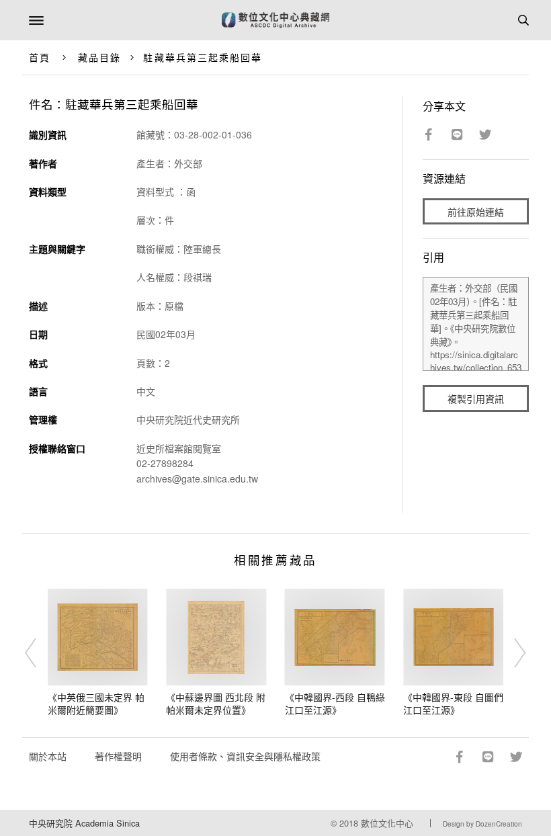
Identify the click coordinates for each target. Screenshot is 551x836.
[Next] (511, 653)
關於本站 (48, 756)
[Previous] (39, 653)
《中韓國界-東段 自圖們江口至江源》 (453, 703)
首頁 (39, 57)
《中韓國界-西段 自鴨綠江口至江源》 (335, 703)
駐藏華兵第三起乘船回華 (202, 57)
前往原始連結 (476, 211)
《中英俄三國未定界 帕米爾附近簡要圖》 (96, 703)
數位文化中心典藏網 (275, 20)
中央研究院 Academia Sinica (84, 823)
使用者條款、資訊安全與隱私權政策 (245, 756)
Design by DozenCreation (482, 824)
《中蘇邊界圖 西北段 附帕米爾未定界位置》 (215, 703)
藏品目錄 (99, 57)
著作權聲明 (118, 756)
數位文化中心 (387, 823)
